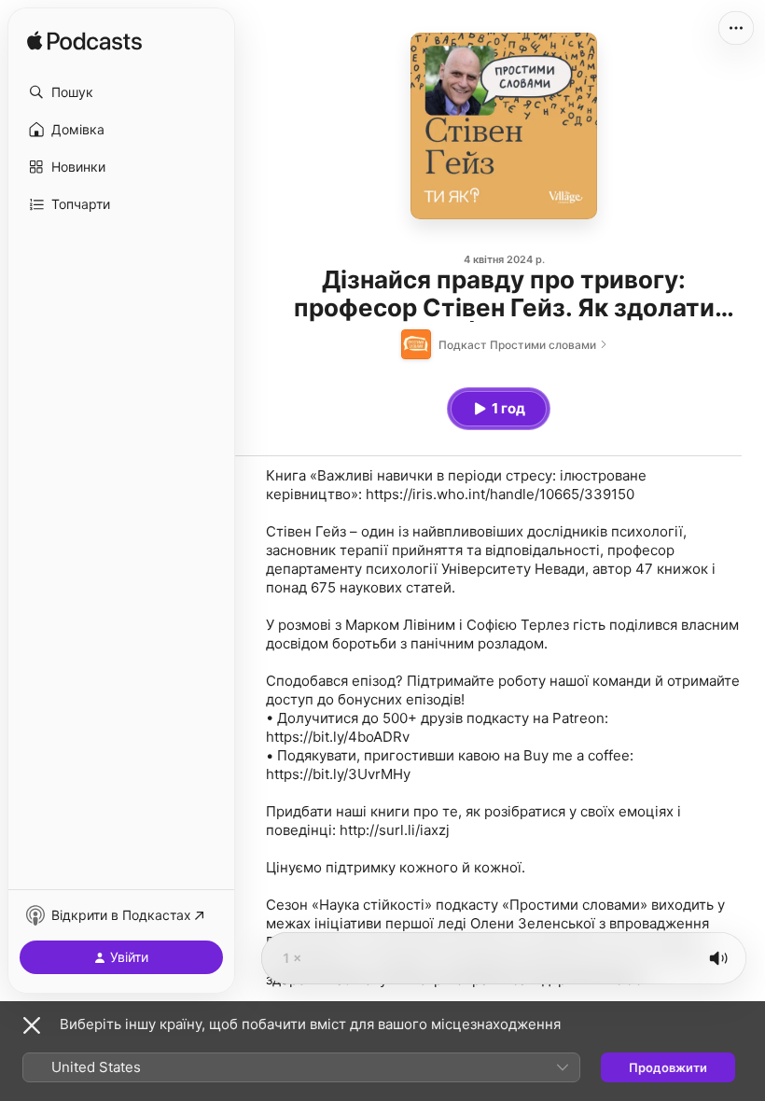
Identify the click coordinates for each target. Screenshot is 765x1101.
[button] (121, 92)
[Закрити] (31, 1025)
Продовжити (668, 1067)
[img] (84, 42)
